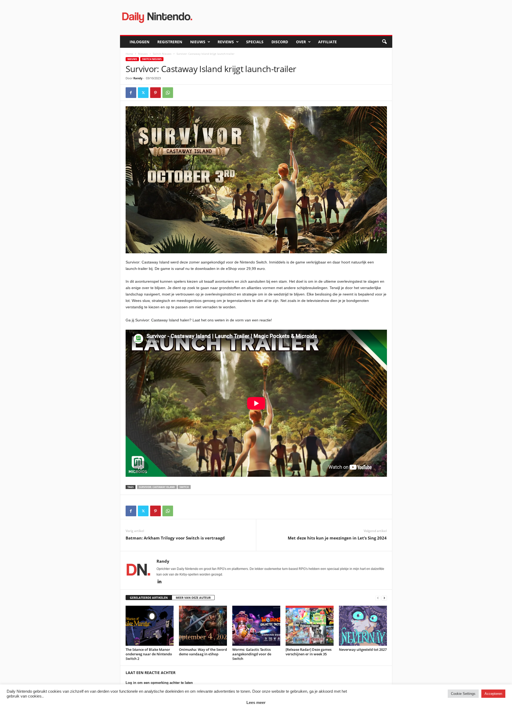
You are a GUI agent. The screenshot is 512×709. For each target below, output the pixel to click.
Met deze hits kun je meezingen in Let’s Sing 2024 (337, 538)
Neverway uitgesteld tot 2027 (363, 649)
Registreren (169, 41)
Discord (279, 41)
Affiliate (327, 41)
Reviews (226, 41)
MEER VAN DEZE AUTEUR (193, 598)
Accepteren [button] (493, 694)
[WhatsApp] (167, 92)
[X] (143, 92)
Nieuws (197, 41)
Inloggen (139, 41)
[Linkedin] (160, 582)
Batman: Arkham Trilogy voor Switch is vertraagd (175, 538)
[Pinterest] (155, 92)
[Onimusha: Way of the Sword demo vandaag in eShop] (203, 626)
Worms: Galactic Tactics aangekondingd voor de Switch (251, 654)
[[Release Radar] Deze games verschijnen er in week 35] (310, 626)
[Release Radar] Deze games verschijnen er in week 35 (308, 651)
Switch (184, 487)
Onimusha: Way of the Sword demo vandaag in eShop (203, 651)
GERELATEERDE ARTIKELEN (149, 598)
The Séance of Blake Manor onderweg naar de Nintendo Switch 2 (149, 654)
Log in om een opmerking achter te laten (159, 683)
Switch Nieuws (162, 54)
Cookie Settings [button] (463, 694)
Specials (254, 41)
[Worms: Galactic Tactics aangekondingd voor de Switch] (256, 626)
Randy (137, 78)
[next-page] (384, 598)
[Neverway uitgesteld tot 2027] (363, 626)
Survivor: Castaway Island (157, 487)
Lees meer (256, 702)
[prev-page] (378, 598)
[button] (384, 42)
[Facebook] (131, 92)
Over (301, 41)
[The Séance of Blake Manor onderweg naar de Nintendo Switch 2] (150, 626)
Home (129, 54)
